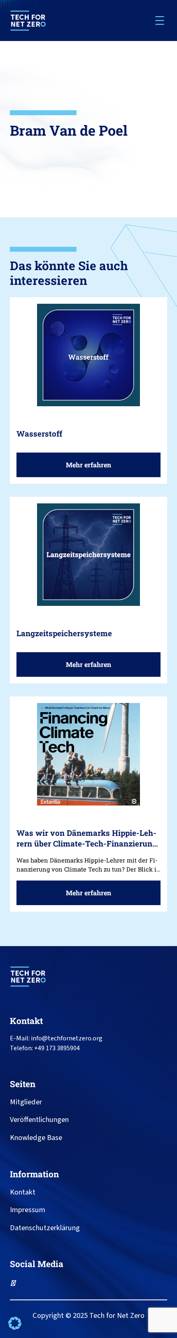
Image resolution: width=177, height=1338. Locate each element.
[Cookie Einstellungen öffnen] (14, 1327)
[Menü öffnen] (159, 20)
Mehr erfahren (92, 468)
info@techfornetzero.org (66, 1038)
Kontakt (26, 1020)
